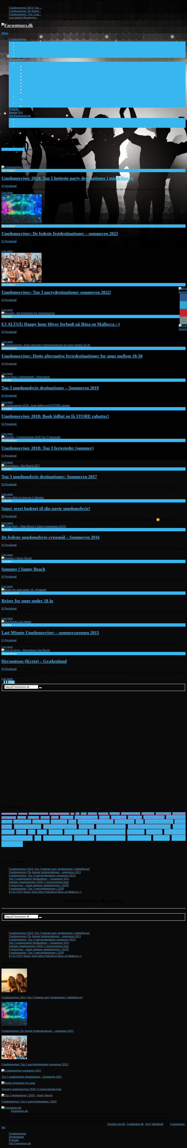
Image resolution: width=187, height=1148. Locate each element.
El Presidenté (9, 185)
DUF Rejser (23, 43)
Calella (7, 832)
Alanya (27, 66)
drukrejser (59, 822)
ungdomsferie (57, 838)
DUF (140, 821)
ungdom (86, 826)
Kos (25, 82)
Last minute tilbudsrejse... (23, 17)
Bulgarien (84, 838)
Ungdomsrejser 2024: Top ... (25, 7)
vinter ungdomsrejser (59, 814)
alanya (179, 826)
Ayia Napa (29, 69)
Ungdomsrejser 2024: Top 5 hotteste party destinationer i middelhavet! (67, 178)
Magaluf (28, 89)
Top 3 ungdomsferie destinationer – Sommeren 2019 (50, 387)
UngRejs (21, 817)
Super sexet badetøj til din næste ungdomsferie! (45, 508)
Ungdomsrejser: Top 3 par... (25, 14)
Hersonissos (30, 76)
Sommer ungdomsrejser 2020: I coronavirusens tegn (39, 882)
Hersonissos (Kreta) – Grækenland (34, 661)
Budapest (92, 813)
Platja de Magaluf (60, 826)
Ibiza (72, 822)
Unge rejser (179, 813)
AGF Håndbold (154, 1124)
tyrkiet (6, 822)
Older (11, 682)
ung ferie (115, 813)
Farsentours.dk (19, 1111)
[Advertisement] (67, 139)
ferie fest (135, 817)
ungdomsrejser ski (130, 813)
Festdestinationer (159, 821)
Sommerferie (176, 817)
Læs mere (7, 192)
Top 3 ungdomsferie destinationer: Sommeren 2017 (49, 476)
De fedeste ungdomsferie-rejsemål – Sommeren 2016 (50, 537)
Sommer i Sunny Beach (23, 569)
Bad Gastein (30, 99)
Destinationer (17, 61)
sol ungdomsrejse (107, 832)
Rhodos (161, 838)
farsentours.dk (17, 838)
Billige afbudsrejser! (13, 149)
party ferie (118, 817)
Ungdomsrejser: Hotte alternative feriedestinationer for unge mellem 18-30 (71, 356)
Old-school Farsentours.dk (31, 126)
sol (38, 838)
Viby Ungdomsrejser (9, 814)
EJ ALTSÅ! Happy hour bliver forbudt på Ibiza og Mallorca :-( (60, 324)
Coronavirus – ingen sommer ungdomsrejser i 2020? (39, 885)
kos (31, 832)
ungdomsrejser (163, 813)
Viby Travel (23, 56)
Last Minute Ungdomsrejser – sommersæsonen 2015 (50, 632)
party (42, 832)
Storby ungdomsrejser (38, 814)
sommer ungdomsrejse (149, 826)
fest (72, 814)
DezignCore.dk (116, 1124)
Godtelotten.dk (135, 1124)
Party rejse (22, 822)
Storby (20, 102)
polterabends (148, 813)
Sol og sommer (24, 63)
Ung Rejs (21, 49)
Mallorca (135, 832)
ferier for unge (86, 817)
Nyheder (16, 111)
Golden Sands (31, 73)
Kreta (21, 832)
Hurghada (29, 79)
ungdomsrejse (110, 838)
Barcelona (66, 817)
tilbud (55, 817)
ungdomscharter (111, 826)
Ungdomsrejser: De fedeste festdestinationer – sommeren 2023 (59, 233)
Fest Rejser (41, 822)
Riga (77, 813)
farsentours (139, 838)
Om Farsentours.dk (25, 117)
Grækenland (76, 832)
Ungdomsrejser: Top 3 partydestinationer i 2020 (36, 888)
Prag (26, 105)
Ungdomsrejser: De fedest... (25, 11)
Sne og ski (22, 96)
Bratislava (103, 813)
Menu (4, 33)
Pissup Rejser (24, 46)
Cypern (56, 832)
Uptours (20, 52)
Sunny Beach (31, 92)
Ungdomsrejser (22, 41)
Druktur (104, 817)
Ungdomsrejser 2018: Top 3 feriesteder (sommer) (47, 448)
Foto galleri (22, 119)
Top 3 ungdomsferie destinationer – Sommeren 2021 (39, 878)
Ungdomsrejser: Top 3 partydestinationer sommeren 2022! (56, 292)
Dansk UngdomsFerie (95, 821)
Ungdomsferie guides (28, 122)
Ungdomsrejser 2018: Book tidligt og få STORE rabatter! (55, 416)
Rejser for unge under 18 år (27, 600)
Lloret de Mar (31, 86)
